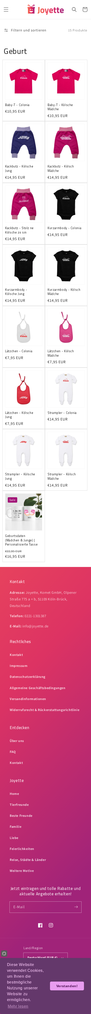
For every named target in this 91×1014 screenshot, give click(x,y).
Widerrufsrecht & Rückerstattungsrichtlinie (44, 710)
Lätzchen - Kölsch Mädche (61, 353)
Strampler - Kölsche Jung (20, 476)
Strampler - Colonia (62, 413)
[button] (6, 9)
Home (14, 793)
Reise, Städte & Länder (28, 860)
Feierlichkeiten (22, 849)
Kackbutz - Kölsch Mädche (61, 168)
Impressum (18, 665)
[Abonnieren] (76, 907)
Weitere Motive (22, 870)
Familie (15, 826)
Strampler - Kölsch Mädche (62, 476)
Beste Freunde (21, 815)
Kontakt (16, 655)
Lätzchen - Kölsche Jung (19, 415)
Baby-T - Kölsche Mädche (60, 107)
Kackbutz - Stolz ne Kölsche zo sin (19, 230)
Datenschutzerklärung (27, 676)
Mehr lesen (18, 1006)
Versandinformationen (28, 699)
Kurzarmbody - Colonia (64, 228)
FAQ (13, 752)
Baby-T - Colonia (17, 105)
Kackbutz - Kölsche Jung (19, 168)
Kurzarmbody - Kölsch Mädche (64, 292)
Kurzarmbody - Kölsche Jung (16, 292)
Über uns (17, 741)
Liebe (14, 838)
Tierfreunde (19, 804)
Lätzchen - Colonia (18, 351)
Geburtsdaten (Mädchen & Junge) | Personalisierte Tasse (21, 540)
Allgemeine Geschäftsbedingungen (38, 688)
